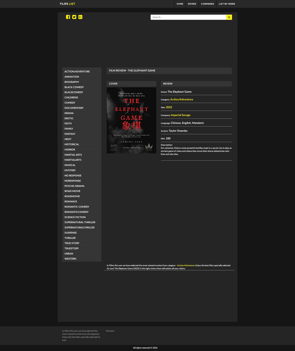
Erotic (69, 118)
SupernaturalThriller (79, 227)
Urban (69, 253)
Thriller (70, 238)
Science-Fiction (75, 217)
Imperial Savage (181, 115)
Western (70, 259)
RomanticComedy (76, 212)
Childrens (71, 97)
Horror (70, 149)
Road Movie (72, 191)
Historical (72, 144)
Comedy (70, 103)
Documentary (74, 108)
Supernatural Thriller (80, 222)
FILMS (67, 4)
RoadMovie (72, 196)
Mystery (70, 170)
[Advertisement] (147, 43)
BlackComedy (74, 92)
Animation (72, 77)
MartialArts (73, 160)
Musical (70, 165)
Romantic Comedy (77, 207)
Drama (69, 113)
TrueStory (72, 248)
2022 (169, 107)
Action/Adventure (77, 71)
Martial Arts (73, 155)
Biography (72, 82)
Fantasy (70, 134)
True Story (72, 243)
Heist (68, 139)
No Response (73, 175)
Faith (68, 123)
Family (69, 129)
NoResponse (73, 181)
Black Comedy (74, 87)
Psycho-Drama (74, 186)
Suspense (71, 233)
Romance (71, 201)
